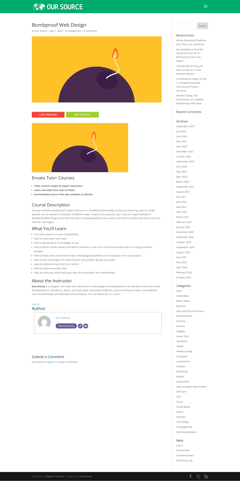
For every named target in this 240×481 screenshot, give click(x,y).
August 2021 (183, 191)
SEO (178, 396)
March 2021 (182, 216)
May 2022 (181, 171)
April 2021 (181, 211)
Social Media (183, 406)
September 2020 (185, 247)
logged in (51, 361)
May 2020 (181, 262)
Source (35, 304)
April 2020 (181, 267)
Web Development (186, 432)
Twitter (116, 294)
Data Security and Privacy (190, 311)
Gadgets (180, 331)
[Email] (85, 326)
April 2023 (181, 146)
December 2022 (184, 151)
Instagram (181, 356)
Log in (179, 445)
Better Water (183, 300)
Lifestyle (180, 366)
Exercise (180, 321)
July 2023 (181, 131)
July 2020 (181, 257)
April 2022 (181, 176)
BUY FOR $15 (82, 114)
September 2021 (185, 186)
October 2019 (183, 277)
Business (181, 306)
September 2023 (185, 126)
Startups (181, 416)
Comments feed (185, 455)
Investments (183, 361)
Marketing (181, 371)
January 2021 (183, 227)
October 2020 (183, 242)
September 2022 (185, 161)
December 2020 (184, 232)
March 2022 (182, 181)
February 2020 (184, 272)
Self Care (181, 391)
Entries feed (183, 450)
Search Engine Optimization (191, 386)
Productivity (182, 381)
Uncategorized (73, 30)
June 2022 (181, 166)
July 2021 (181, 196)
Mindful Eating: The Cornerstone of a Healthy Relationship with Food (190, 99)
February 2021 (184, 222)
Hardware (181, 341)
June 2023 (181, 136)
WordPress (86, 476)
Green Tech (182, 336)
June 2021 (181, 201)
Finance (180, 326)
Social (179, 401)
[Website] (80, 326)
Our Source (41, 30)
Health (180, 346)
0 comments (90, 30)
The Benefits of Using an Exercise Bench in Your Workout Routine (189, 69)
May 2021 (181, 207)
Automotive (182, 295)
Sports (179, 411)
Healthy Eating (184, 351)
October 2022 (183, 156)
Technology (182, 421)
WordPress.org (184, 460)
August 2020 (183, 252)
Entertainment (184, 316)
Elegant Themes (55, 476)
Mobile (180, 376)
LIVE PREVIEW (48, 114)
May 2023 (181, 141)
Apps (179, 290)
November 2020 (185, 237)
